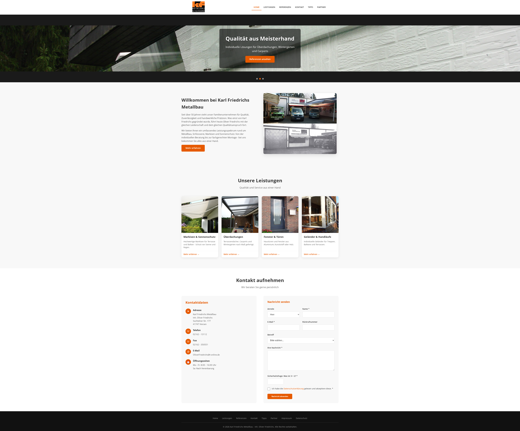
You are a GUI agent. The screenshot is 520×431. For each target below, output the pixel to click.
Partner (321, 7)
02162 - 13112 (200, 334)
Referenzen (285, 7)
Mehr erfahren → (191, 254)
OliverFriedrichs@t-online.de (206, 354)
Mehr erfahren (193, 148)
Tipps (310, 7)
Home (256, 7)
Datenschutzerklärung (294, 388)
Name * (305, 309)
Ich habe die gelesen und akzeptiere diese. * (302, 388)
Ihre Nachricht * (274, 347)
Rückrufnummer (309, 322)
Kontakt (299, 7)
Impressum (287, 418)
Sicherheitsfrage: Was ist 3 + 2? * (282, 376)
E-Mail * (271, 322)
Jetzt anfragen (260, 59)
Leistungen (269, 7)
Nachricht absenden (280, 396)
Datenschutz (301, 418)
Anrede (270, 309)
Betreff (270, 334)
